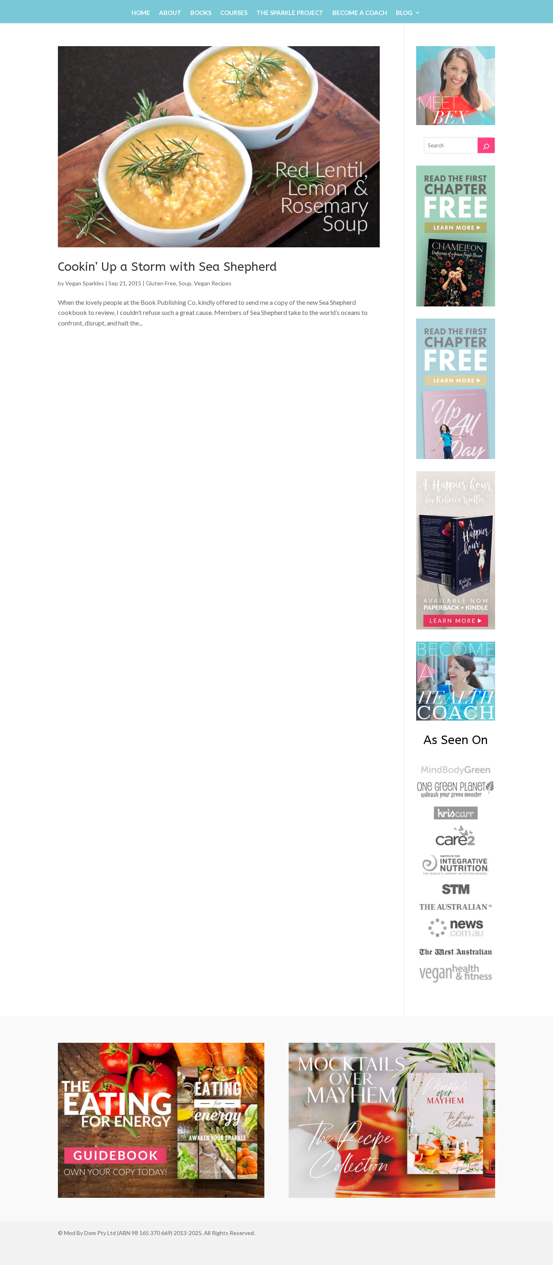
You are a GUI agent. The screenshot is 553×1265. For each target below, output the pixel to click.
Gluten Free (161, 283)
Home (141, 13)
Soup (185, 283)
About (170, 13)
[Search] (486, 145)
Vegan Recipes (213, 283)
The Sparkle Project (289, 13)
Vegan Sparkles (84, 283)
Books (200, 13)
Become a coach (359, 13)
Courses (233, 13)
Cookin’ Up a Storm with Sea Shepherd (167, 266)
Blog (404, 13)
